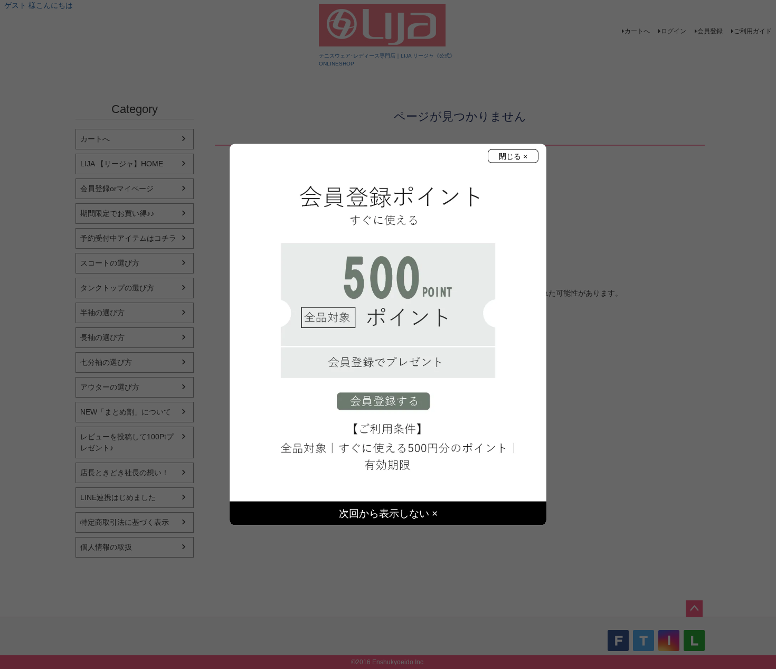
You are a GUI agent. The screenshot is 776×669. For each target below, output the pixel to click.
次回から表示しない (385, 513)
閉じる (511, 156)
